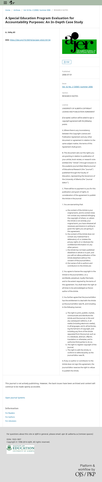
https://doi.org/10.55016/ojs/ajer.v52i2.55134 (30, 40)
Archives (17, 10)
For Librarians (10, 421)
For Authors (10, 417)
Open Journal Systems (15, 397)
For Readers (10, 413)
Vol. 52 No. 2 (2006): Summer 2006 (37, 10)
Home (7, 10)
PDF (67, 62)
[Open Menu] (5, 2)
